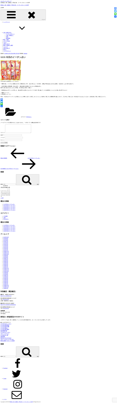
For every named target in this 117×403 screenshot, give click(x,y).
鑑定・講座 (6, 39)
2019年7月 (5, 275)
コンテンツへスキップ (6, 1)
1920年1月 (5, 288)
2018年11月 (6, 286)
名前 (2, 135)
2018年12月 (6, 285)
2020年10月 (6, 254)
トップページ (6, 22)
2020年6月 (5, 259)
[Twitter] (58, 102)
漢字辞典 (3, 336)
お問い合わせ (6, 43)
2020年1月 (5, 267)
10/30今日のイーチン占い (9, 207)
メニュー (43, 19)
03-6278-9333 (6, 299)
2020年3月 (5, 264)
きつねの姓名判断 (5, 326)
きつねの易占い (4, 328)
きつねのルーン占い (5, 332)
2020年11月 (6, 252)
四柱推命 (8, 38)
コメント (3, 132)
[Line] (58, 104)
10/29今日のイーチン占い (9, 208)
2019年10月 (6, 271)
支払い (4, 49)
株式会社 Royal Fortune (6, 338)
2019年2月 (5, 282)
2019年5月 (5, 278)
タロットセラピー (5, 333)
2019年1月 (5, 284)
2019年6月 (5, 276)
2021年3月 (5, 247)
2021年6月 (5, 242)
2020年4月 (5, 262)
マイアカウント (7, 51)
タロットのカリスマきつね (7, 339)
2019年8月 (5, 274)
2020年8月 (5, 257)
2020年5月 (5, 261)
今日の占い (29, 116)
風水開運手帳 (4, 330)
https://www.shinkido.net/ (6, 295)
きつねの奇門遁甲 (5, 329)
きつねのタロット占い (6, 323)
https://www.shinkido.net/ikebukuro (8, 304)
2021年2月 (5, 248)
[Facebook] (58, 99)
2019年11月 (6, 269)
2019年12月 (6, 268)
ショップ (5, 46)
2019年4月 (5, 279)
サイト (2, 140)
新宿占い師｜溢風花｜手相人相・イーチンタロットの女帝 (15, 5)
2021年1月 (5, 250)
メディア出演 (6, 41)
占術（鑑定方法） (7, 32)
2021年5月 (5, 244)
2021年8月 (5, 240)
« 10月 (2, 198)
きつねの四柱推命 (5, 325)
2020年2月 (5, 265)
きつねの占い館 (4, 335)
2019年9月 (5, 272)
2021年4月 (5, 245)
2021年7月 (5, 241)
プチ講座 (5, 216)
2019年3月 (5, 281)
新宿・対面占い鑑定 (8, 45)
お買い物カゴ (6, 48)
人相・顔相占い (10, 35)
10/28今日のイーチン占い (9, 209)
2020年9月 (5, 255)
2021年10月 (6, 237)
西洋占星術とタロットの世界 (8, 340)
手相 (7, 36)
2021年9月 (5, 238)
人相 (4, 217)
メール (3, 137)
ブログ (4, 42)
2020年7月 (5, 258)
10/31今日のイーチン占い (9, 205)
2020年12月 (6, 251)
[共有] (58, 106)
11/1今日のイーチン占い (9, 204)
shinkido (25, 53)
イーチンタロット (10, 34)
